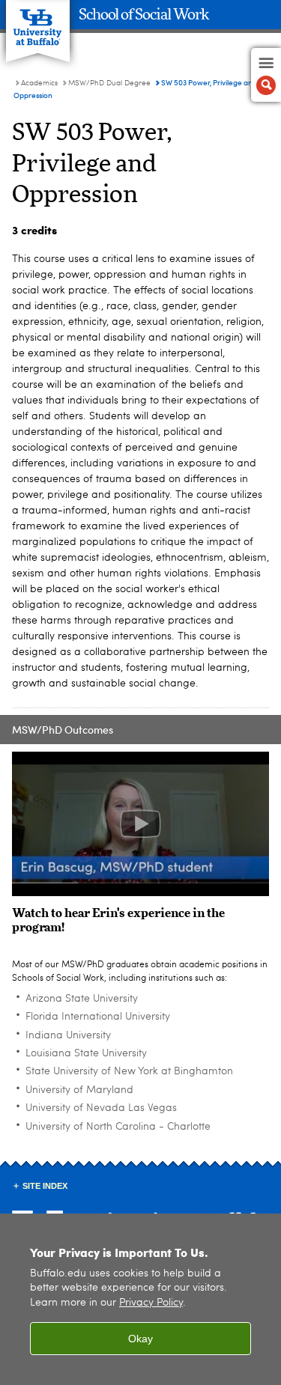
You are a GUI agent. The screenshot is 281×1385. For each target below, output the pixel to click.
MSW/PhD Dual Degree (109, 83)
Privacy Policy (151, 1303)
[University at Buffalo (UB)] (38, 23)
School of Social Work (144, 14)
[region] (140, 1299)
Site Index (44, 1185)
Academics (39, 83)
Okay (140, 1339)
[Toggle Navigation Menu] (266, 75)
